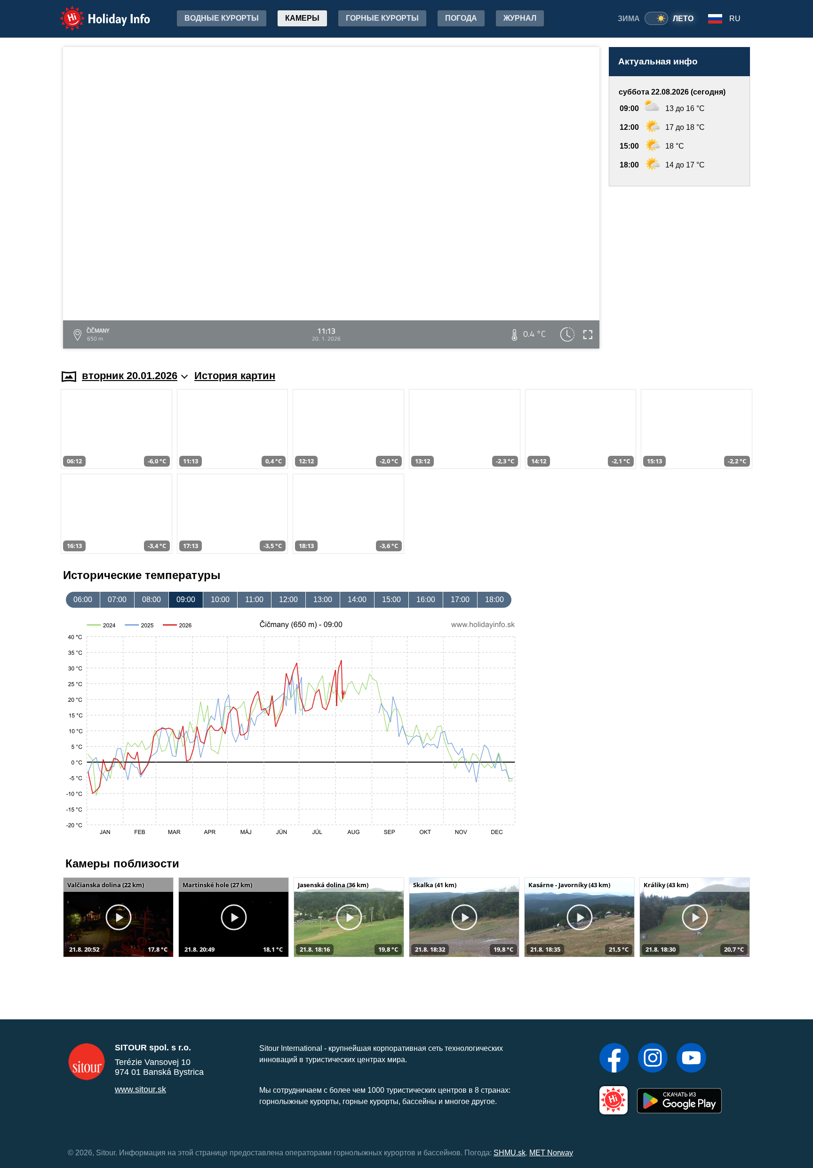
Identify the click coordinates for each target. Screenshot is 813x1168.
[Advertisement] (679, 269)
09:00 (185, 600)
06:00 (82, 600)
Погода (461, 18)
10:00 (220, 600)
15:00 (391, 600)
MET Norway (551, 1153)
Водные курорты (221, 18)
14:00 (357, 600)
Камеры (302, 18)
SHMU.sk (510, 1153)
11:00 (254, 600)
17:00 (460, 600)
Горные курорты (382, 18)
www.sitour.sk (140, 1089)
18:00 (494, 600)
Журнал (519, 18)
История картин (234, 375)
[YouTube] (691, 1059)
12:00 (288, 600)
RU (735, 19)
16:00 (425, 600)
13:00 (322, 600)
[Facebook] (614, 1059)
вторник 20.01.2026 (129, 375)
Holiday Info (96, 12)
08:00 (151, 600)
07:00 (117, 600)
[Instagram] (653, 1059)
